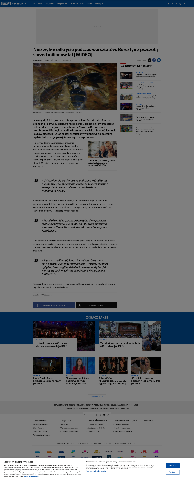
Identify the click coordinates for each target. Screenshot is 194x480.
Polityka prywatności (31, 476)
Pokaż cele (172, 472)
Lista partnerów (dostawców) (96, 471)
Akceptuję (172, 465)
